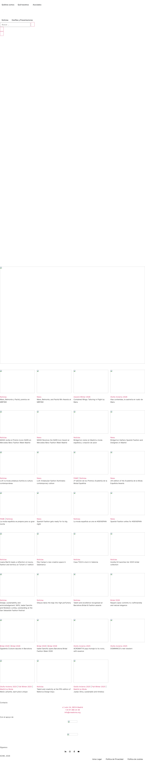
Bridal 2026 (115, 600)
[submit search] (32, 24)
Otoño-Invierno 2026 (118, 397)
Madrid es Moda (6, 689)
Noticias (3, 397)
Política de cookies (135, 759)
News (39, 397)
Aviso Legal (97, 759)
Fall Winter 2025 (25, 687)
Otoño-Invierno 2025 (82, 646)
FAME (76, 478)
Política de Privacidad (114, 759)
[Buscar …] (15, 24)
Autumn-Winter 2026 (82, 397)
